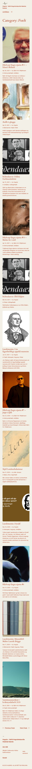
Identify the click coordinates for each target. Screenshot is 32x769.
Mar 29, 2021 (6, 299)
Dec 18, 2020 (6, 527)
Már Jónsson (17, 472)
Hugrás (16, 125)
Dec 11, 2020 (6, 644)
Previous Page (9, 728)
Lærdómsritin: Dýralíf (11, 524)
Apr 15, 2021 (6, 182)
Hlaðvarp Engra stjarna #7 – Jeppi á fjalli (14, 411)
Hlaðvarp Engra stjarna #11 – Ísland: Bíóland (15, 66)
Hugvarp (16, 357)
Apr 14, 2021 (6, 243)
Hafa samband (25, 752)
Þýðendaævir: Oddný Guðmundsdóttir (11, 178)
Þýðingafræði (13, 184)
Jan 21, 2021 (6, 354)
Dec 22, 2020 (6, 415)
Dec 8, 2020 (6, 705)
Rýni (9, 475)
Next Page (24, 728)
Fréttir (16, 127)
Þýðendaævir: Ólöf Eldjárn (13, 296)
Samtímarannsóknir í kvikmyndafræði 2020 (11, 701)
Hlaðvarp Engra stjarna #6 (13, 584)
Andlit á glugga (9, 122)
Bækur (5, 475)
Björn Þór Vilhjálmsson (20, 70)
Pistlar (5, 302)
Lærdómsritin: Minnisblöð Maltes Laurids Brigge (13, 640)
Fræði (12, 127)
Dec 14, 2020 (6, 587)
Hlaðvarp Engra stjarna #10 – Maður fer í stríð (15, 238)
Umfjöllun (6, 12)
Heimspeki (10, 357)
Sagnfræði (14, 475)
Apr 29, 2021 (6, 70)
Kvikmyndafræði (8, 73)
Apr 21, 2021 (6, 125)
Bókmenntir (7, 127)
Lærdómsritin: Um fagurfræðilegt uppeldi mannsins (16, 350)
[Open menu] (12, 12)
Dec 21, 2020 (6, 472)
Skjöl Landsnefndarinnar (13, 469)
